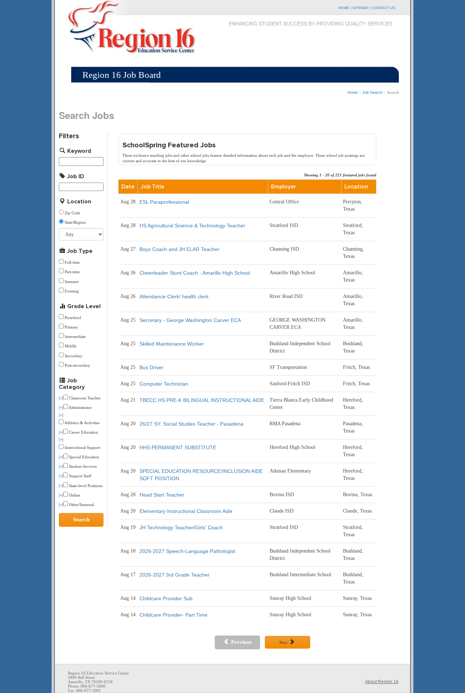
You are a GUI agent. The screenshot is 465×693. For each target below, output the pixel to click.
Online (74, 495)
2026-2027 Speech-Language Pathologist (187, 551)
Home (352, 92)
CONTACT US (383, 8)
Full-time (72, 262)
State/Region (75, 222)
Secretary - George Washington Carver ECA (190, 320)
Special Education (83, 457)
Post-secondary (77, 365)
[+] (61, 398)
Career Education (83, 432)
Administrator (80, 408)
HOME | (345, 8)
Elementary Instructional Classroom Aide (186, 511)
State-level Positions (85, 486)
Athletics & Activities (82, 423)
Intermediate (75, 337)
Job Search (372, 92)
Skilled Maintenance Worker (172, 344)
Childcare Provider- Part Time (173, 615)
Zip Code (72, 213)
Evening (72, 291)
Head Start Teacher (162, 495)
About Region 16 (382, 681)
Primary (71, 327)
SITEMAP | (362, 8)
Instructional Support (82, 448)
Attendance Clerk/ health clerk (174, 296)
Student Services (82, 467)
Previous (241, 642)
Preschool (73, 318)
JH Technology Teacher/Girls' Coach (181, 527)
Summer (72, 282)
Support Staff (80, 476)
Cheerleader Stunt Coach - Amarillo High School (195, 273)
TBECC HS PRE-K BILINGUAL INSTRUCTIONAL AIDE (202, 400)
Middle (71, 346)
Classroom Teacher (84, 398)
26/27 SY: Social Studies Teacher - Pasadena (191, 424)
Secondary (73, 356)
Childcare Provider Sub (166, 598)
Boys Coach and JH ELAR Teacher (179, 249)
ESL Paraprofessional (164, 202)
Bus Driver (151, 367)
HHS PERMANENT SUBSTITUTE (178, 447)
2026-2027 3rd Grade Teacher (175, 575)
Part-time (72, 272)
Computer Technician (164, 384)
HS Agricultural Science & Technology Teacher (192, 225)
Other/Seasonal (81, 505)
